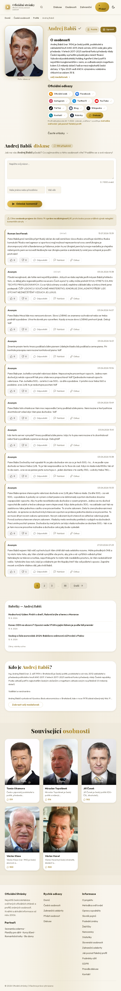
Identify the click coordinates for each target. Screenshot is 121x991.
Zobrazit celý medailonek (25, 704)
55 (65, 585)
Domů (7, 18)
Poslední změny (90, 921)
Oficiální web (60, 93)
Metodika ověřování (92, 905)
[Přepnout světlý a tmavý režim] (113, 7)
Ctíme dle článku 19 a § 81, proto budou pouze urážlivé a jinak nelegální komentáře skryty (60, 220)
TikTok (57, 108)
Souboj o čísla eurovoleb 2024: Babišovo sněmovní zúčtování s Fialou (46, 635)
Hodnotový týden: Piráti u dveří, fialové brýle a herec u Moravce (43, 614)
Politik (36, 18)
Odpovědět (42, 260)
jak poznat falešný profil (69, 124)
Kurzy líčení (28, 932)
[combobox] (44, 7)
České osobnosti (22, 18)
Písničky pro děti (13, 932)
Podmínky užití (89, 958)
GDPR (85, 963)
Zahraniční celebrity (53, 910)
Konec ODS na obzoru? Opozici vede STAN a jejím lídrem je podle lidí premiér (50, 625)
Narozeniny (88, 931)
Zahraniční (86, 7)
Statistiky (87, 937)
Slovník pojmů (89, 915)
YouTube (104, 101)
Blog (76, 108)
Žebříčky (86, 926)
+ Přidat (102, 7)
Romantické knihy (14, 936)
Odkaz (76, 260)
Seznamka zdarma (14, 928)
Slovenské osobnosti (92, 942)
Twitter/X (82, 101)
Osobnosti (70, 7)
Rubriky (79, 115)
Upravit (110, 29)
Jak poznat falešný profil (94, 953)
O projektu (87, 900)
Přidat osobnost (52, 915)
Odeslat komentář (26, 203)
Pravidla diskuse (90, 968)
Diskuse (57, 7)
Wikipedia (96, 108)
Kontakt (58, 115)
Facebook (85, 93)
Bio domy (29, 936)
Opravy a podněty (91, 910)
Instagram (59, 101)
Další (76, 585)
